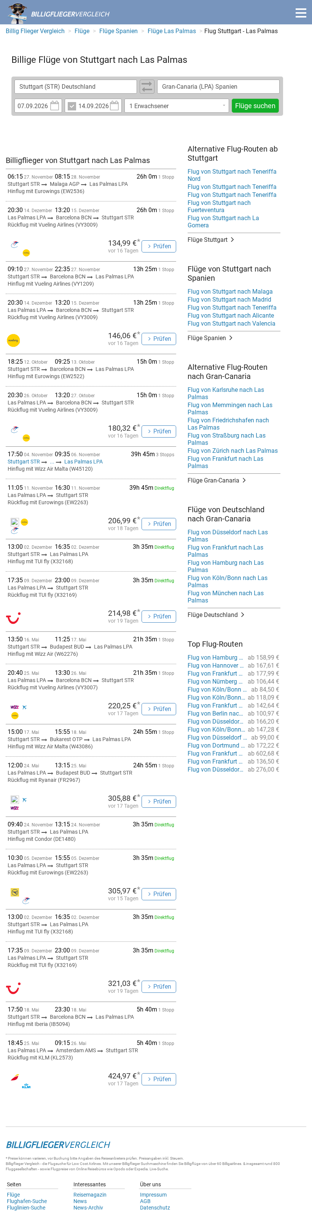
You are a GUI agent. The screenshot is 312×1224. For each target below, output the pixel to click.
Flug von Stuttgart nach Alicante (231, 315)
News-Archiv (88, 1208)
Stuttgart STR (24, 462)
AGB (145, 1201)
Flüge (13, 1195)
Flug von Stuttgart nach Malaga (230, 291)
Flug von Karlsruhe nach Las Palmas (226, 393)
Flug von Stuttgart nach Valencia (231, 323)
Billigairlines (231, 1164)
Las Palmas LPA (83, 462)
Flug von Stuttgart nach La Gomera (223, 221)
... (52, 462)
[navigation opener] (301, 13)
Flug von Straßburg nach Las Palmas (227, 439)
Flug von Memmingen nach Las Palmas (230, 408)
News (80, 1201)
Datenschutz (155, 1208)
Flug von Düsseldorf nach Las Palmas (228, 536)
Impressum (153, 1195)
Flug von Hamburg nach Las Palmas (226, 566)
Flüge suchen (255, 106)
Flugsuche (57, 1164)
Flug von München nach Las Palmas (226, 597)
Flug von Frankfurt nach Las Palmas (225, 462)
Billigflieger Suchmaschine (144, 1164)
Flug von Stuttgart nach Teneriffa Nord (232, 175)
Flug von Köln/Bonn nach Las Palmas (227, 581)
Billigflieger (15, 1164)
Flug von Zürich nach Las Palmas (233, 450)
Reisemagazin (90, 1195)
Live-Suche (159, 1169)
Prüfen (162, 246)
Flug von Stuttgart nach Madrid (229, 299)
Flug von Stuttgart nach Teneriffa (232, 186)
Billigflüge (192, 1164)
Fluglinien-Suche (26, 1208)
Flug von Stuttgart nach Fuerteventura (219, 206)
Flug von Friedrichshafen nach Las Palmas (228, 424)
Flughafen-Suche (27, 1201)
